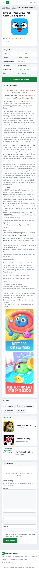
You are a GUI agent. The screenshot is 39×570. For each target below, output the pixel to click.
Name (5, 511)
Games (8, 7)
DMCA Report (12, 559)
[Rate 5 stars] (24, 38)
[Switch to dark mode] (35, 2)
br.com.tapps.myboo (24, 69)
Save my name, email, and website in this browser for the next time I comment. (20, 535)
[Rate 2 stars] (13, 38)
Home (3, 7)
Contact (4, 559)
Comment (6, 488)
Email (5, 519)
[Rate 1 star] (9, 38)
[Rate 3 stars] (16, 38)
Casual (14, 7)
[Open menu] (3, 2)
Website (5, 526)
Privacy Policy (22, 559)
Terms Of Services (7, 562)
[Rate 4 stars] (20, 38)
